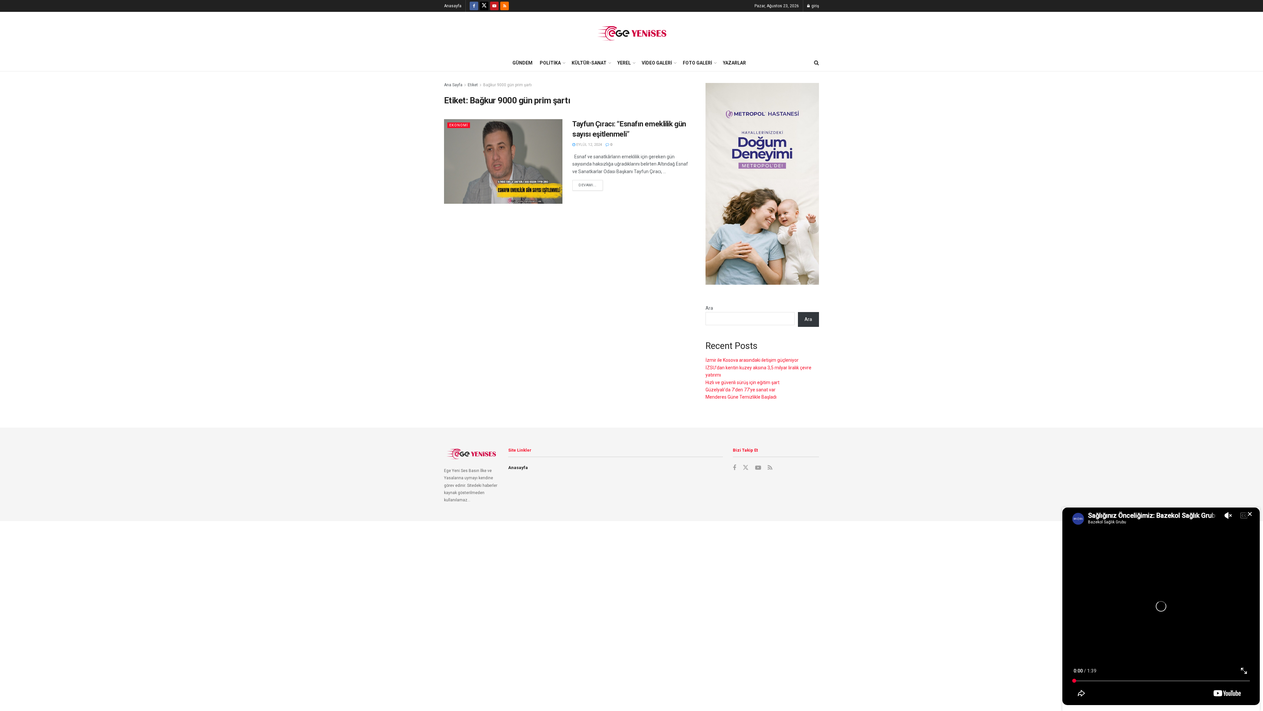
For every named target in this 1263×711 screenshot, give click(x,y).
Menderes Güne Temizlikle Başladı (741, 397)
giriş (814, 6)
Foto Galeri (697, 63)
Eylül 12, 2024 (588, 145)
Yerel (624, 63)
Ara (709, 308)
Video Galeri (657, 63)
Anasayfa (452, 6)
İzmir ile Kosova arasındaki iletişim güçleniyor (752, 360)
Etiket (473, 85)
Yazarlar (734, 63)
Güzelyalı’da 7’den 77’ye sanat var (741, 389)
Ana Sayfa (453, 85)
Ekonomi (458, 125)
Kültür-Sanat (589, 63)
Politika (550, 63)
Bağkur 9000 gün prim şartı (507, 85)
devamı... (588, 185)
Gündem (522, 63)
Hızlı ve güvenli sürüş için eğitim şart (743, 382)
